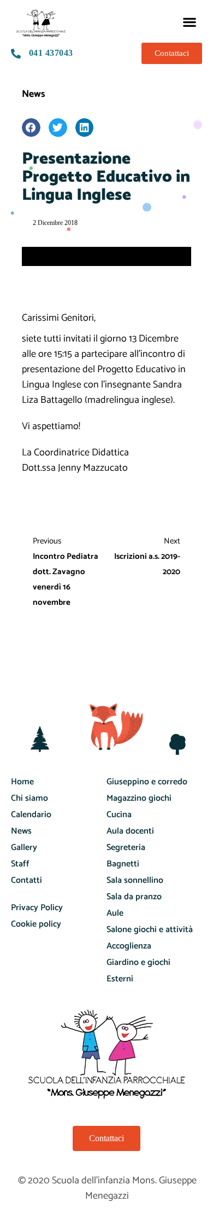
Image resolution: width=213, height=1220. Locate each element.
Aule (114, 913)
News (33, 94)
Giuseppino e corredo (146, 781)
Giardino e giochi (138, 962)
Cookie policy (36, 924)
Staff (20, 864)
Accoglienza (128, 946)
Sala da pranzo (134, 896)
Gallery (24, 847)
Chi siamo (29, 798)
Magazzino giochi (138, 798)
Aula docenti (130, 831)
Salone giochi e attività (149, 929)
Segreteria (125, 847)
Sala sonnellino (134, 880)
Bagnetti (122, 864)
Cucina (119, 814)
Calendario (31, 814)
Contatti (26, 880)
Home (22, 781)
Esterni (119, 979)
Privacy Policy (37, 907)
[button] (189, 21)
